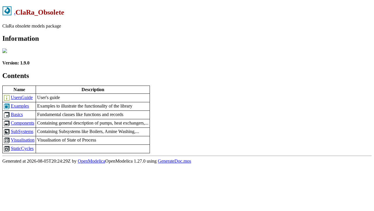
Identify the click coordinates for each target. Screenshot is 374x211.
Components (22, 122)
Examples (20, 105)
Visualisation (22, 139)
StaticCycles (22, 148)
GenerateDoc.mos (174, 161)
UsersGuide (22, 97)
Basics (17, 114)
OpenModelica (91, 161)
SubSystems (22, 131)
